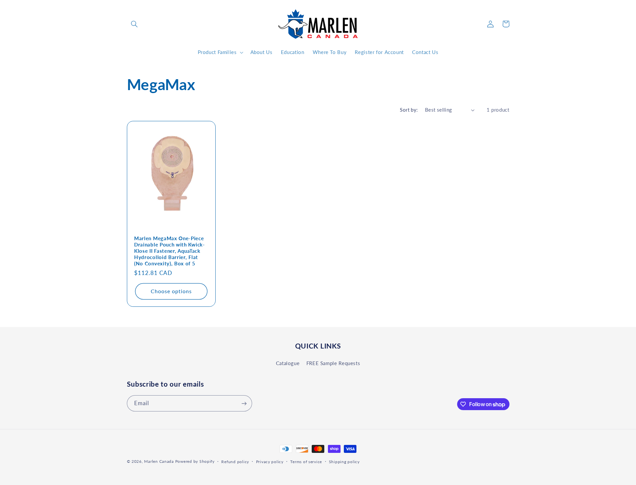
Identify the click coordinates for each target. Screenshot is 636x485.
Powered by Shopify (195, 461)
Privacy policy (270, 461)
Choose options (171, 291)
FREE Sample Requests (333, 363)
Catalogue (288, 363)
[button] (134, 23)
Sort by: (409, 110)
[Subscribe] (243, 403)
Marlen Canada (159, 461)
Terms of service (306, 461)
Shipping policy (344, 461)
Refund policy (235, 461)
